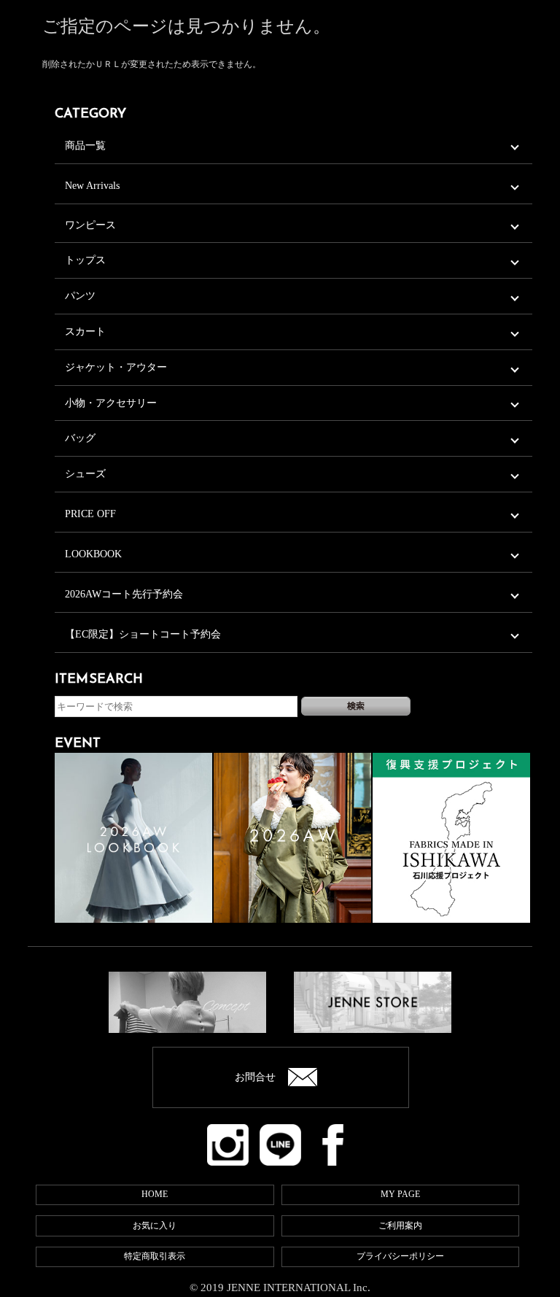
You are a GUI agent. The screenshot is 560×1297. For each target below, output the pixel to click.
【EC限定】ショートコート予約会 (143, 634)
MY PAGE (400, 1194)
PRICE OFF (90, 513)
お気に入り (154, 1225)
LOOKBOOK (93, 554)
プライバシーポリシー (400, 1256)
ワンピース (90, 225)
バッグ (80, 438)
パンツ (80, 295)
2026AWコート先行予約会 (124, 594)
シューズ (85, 473)
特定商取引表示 (154, 1256)
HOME (154, 1194)
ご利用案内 (400, 1225)
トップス (85, 260)
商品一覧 (85, 145)
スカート (85, 331)
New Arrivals (92, 185)
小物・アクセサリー (111, 403)
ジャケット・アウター (116, 367)
